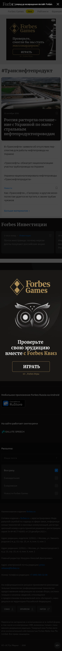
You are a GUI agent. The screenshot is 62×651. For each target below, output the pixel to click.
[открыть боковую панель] (50, 4)
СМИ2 (7, 609)
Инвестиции (25, 235)
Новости (8, 188)
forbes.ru (31, 511)
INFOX (43, 609)
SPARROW (25, 609)
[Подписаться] (57, 458)
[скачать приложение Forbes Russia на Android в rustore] (13, 403)
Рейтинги (42, 11)
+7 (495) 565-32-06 (38, 574)
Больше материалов (16, 210)
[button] (58, 4)
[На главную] (9, 4)
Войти (42, 3)
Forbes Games (20, 11)
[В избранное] (56, 113)
